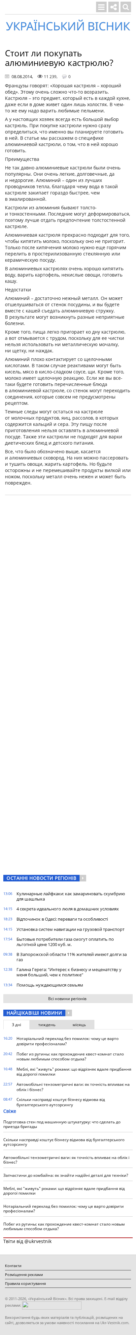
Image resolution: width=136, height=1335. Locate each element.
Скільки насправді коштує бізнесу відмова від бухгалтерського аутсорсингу (61, 1102)
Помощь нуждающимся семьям (50, 985)
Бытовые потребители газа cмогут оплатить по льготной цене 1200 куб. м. (65, 941)
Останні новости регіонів (41, 878)
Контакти (13, 1265)
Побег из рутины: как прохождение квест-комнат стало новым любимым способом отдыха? (70, 1056)
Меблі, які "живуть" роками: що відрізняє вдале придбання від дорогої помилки (74, 1071)
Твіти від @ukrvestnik (27, 1241)
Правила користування (25, 1283)
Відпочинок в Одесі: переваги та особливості (62, 919)
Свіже (9, 1111)
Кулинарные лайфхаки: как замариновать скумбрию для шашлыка (71, 896)
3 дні (16, 1024)
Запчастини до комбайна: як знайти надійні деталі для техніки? (65, 1175)
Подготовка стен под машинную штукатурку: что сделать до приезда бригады (61, 1124)
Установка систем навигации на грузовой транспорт (70, 929)
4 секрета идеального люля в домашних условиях (68, 909)
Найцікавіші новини (34, 1013)
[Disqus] (68, 584)
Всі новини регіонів (67, 998)
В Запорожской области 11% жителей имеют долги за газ (72, 957)
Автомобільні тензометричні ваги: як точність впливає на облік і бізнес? (73, 1087)
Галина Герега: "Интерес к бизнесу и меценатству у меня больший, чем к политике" (69, 972)
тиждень (46, 1024)
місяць (79, 1024)
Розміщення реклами (24, 1274)
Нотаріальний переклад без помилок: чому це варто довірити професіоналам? (68, 1041)
